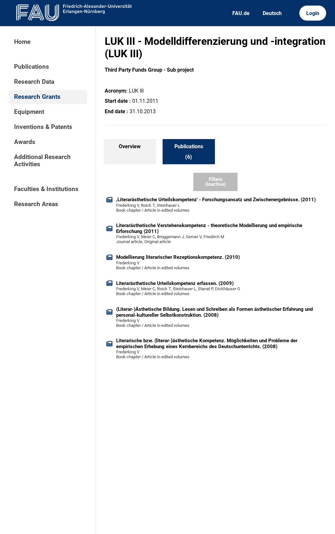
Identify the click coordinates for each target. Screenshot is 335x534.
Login (312, 13)
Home (22, 41)
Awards (24, 142)
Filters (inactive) (215, 181)
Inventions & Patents (43, 127)
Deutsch (272, 13)
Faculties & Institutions (46, 189)
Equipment (29, 112)
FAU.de (241, 13)
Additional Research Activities (42, 160)
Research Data (34, 81)
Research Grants (37, 96)
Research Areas (36, 204)
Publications (31, 66)
